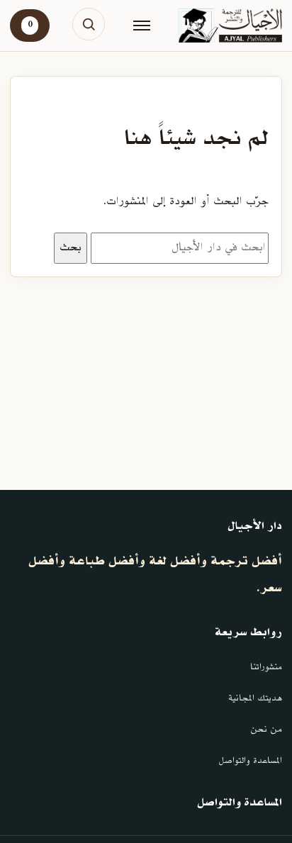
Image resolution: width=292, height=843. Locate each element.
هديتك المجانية (255, 698)
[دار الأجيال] (230, 26)
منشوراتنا (266, 667)
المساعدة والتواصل (250, 761)
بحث (71, 247)
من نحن (266, 729)
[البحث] (88, 24)
